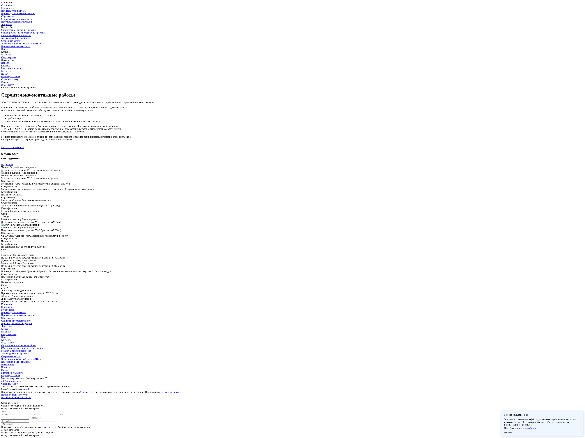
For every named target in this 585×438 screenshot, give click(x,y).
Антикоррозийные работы (15, 38)
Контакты (6, 71)
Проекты (6, 49)
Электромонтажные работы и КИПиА (21, 43)
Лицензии (6, 24)
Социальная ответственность (16, 19)
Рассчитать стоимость (12, 147)
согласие (48, 427)
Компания (6, 304)
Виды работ (7, 342)
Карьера (5, 329)
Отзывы (5, 65)
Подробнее (7, 164)
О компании (7, 5)
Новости (5, 63)
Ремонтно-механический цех (16, 35)
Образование (8, 16)
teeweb (26, 389)
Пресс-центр (7, 364)
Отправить (7, 424)
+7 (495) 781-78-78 (10, 76)
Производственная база (13, 10)
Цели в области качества (14, 394)
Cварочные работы (11, 41)
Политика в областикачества (16, 397)
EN (7, 73)
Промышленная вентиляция (15, 46)
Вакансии (6, 54)
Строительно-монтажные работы (18, 30)
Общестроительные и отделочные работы (23, 32)
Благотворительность (12, 68)
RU (3, 73)
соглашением (172, 392)
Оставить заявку (9, 79)
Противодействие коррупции (16, 21)
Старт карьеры (8, 57)
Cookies (84, 392)
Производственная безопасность (18, 13)
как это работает (528, 428)
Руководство (7, 8)
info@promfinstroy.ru (11, 381)
